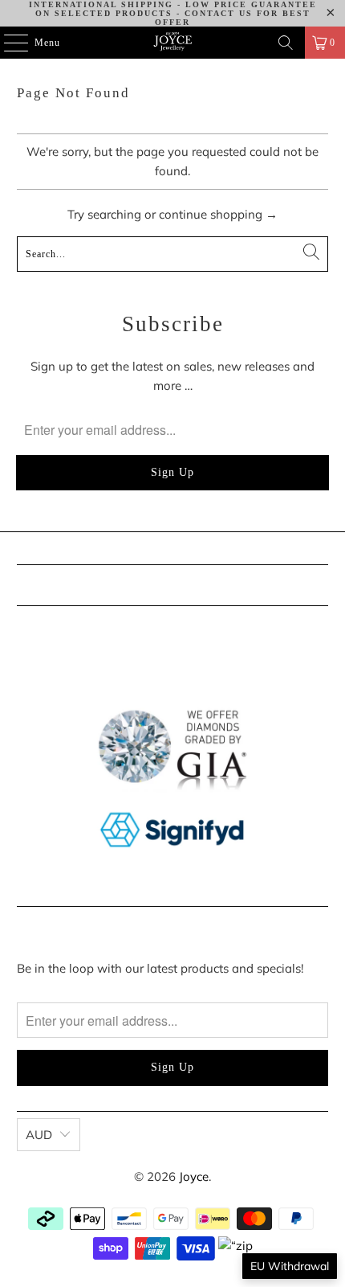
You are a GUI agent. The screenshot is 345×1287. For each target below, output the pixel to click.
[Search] (285, 43)
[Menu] (7, 43)
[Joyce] (173, 43)
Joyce (194, 1176)
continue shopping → (218, 214)
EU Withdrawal (289, 1266)
